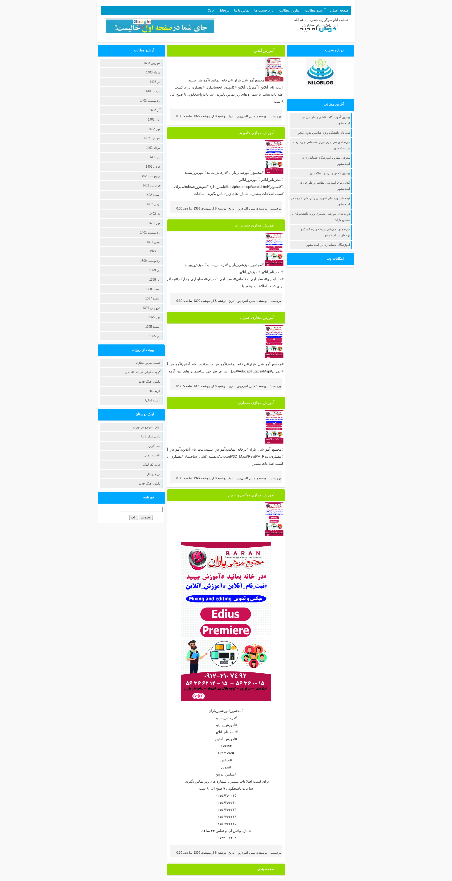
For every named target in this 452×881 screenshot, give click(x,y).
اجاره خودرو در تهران (147, 427)
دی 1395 (155, 336)
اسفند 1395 (153, 326)
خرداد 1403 (153, 91)
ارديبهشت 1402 (150, 176)
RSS (210, 10)
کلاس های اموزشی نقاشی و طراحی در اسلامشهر (324, 185)
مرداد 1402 (153, 148)
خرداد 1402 (153, 166)
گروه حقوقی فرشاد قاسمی (143, 372)
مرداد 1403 (153, 72)
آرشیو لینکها (153, 400)
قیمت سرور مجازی (148, 362)
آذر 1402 (155, 110)
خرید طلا (155, 391)
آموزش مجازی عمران (257, 317)
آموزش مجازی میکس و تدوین (251, 495)
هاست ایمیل (152, 455)
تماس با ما (242, 10)
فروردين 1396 (151, 308)
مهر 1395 (154, 317)
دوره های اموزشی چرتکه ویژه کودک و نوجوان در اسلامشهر (325, 232)
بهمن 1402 (153, 204)
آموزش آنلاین (264, 50)
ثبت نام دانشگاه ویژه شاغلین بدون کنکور (323, 132)
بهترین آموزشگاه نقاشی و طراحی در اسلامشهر (326, 120)
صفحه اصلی (339, 10)
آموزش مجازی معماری (256, 403)
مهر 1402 (154, 129)
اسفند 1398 (153, 289)
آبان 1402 (154, 119)
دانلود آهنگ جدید (150, 381)
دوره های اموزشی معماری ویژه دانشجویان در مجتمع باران (320, 217)
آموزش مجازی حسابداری (254, 225)
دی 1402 (155, 213)
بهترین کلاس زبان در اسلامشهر (330, 173)
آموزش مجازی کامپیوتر (256, 133)
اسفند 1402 (153, 195)
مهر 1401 (154, 223)
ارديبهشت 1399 (150, 261)
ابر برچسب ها (264, 10)
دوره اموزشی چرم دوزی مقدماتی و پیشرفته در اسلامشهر (321, 145)
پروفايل (223, 10)
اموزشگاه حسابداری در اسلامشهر (328, 245)
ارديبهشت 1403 (150, 100)
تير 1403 (155, 82)
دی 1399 (155, 270)
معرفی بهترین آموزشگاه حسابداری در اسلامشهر (325, 161)
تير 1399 (155, 251)
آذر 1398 (155, 279)
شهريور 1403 (152, 63)
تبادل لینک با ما (151, 436)
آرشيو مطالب (315, 10)
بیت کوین (154, 446)
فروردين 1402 (151, 185)
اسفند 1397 (153, 298)
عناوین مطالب (289, 10)
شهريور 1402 (152, 138)
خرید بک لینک (152, 464)
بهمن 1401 (153, 242)
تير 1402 (155, 157)
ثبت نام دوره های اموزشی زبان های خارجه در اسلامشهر (320, 201)
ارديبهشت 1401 (150, 232)
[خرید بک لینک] (160, 32)
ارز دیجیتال (154, 474)
